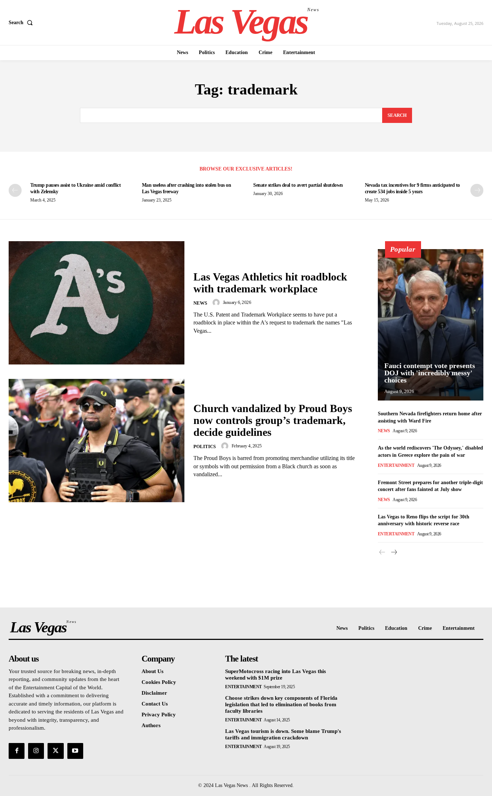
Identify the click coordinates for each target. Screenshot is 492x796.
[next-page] (476, 190)
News (200, 303)
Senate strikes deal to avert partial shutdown (298, 185)
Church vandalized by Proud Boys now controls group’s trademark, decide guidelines (272, 420)
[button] (22, 22)
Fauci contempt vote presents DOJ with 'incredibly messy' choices (429, 373)
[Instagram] (36, 751)
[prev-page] (15, 190)
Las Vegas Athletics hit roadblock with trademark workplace (270, 283)
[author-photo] (217, 302)
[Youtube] (75, 751)
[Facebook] (16, 751)
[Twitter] (55, 751)
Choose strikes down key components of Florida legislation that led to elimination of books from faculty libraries (281, 704)
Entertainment (396, 465)
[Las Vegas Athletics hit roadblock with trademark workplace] (96, 302)
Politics (204, 446)
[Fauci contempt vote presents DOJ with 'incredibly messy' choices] (431, 325)
